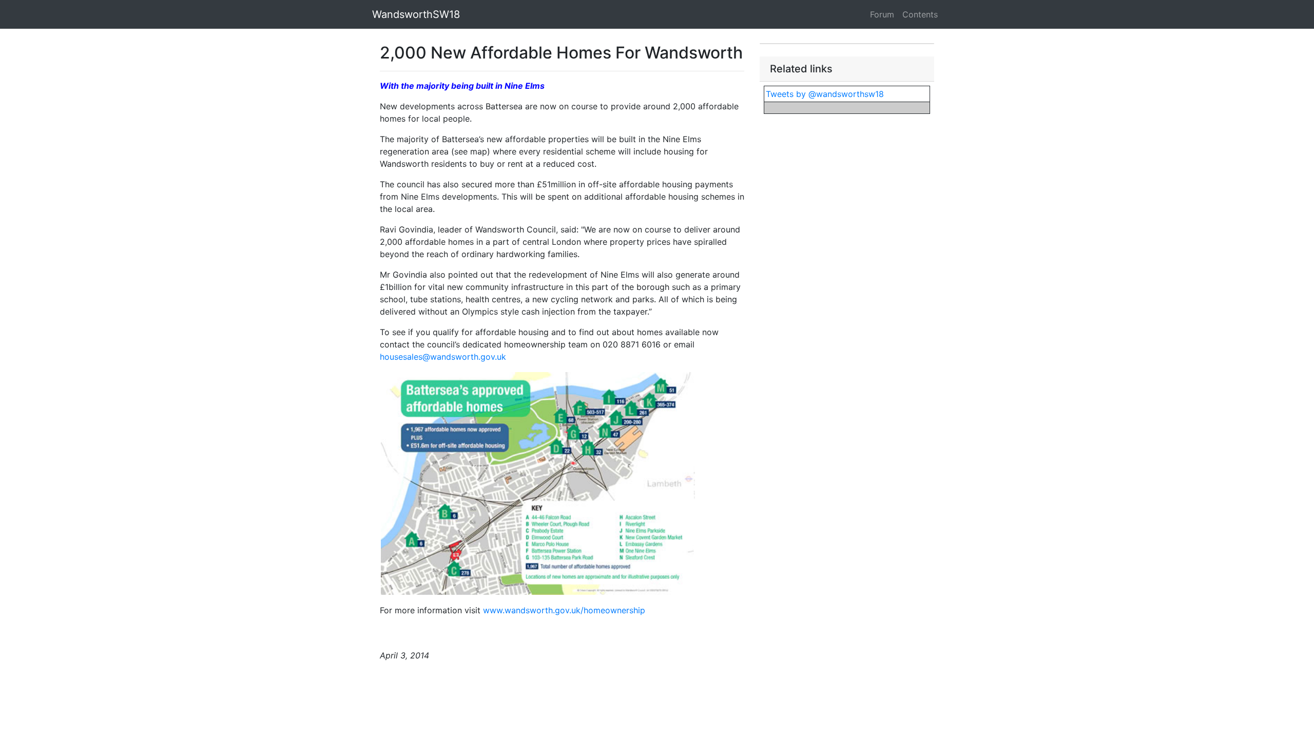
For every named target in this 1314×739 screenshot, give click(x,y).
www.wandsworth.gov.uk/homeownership (564, 610)
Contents (920, 14)
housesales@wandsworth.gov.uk (443, 357)
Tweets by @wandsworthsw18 (825, 94)
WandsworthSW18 (416, 14)
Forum (882, 14)
